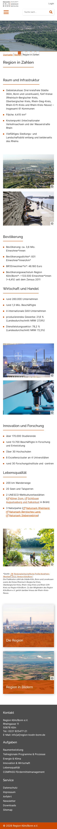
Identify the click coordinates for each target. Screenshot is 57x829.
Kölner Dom (16, 498)
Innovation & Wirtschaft (16, 763)
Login (51, 3)
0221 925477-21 (17, 731)
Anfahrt (7, 796)
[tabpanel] (28, 36)
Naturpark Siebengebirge (23, 515)
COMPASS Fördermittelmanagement (24, 771)
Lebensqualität (11, 767)
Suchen (53, 12)
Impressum (9, 792)
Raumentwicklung (13, 749)
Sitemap (7, 809)
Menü (7, 12)
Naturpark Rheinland (37, 508)
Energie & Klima (12, 758)
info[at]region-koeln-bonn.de (28, 734)
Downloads (9, 805)
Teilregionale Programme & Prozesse (24, 754)
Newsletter (9, 800)
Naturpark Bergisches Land (24, 511)
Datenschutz (10, 787)
